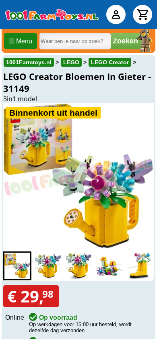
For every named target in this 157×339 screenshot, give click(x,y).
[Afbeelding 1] (17, 265)
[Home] (52, 14)
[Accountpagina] (116, 14)
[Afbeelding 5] (140, 265)
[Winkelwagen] (142, 14)
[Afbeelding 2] (48, 265)
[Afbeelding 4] (109, 265)
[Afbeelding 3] (78, 265)
